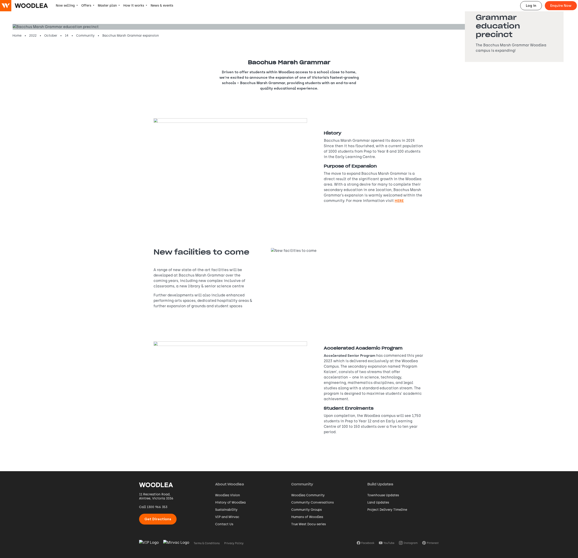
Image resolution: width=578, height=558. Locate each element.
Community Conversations (312, 502)
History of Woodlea (230, 502)
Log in (531, 6)
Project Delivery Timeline (387, 510)
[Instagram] (408, 543)
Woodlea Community (308, 495)
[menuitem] (67, 5)
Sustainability (226, 510)
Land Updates (378, 502)
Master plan (107, 5)
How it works (133, 5)
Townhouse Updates (383, 495)
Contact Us (224, 524)
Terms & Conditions (207, 543)
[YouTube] (386, 543)
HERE (399, 201)
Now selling (65, 5)
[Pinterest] (430, 543)
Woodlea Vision (227, 495)
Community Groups (306, 510)
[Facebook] (365, 543)
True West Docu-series (308, 524)
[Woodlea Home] (156, 487)
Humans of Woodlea (307, 517)
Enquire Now (560, 6)
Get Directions (157, 519)
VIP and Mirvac (227, 517)
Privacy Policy (234, 543)
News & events (162, 5)
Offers (86, 5)
